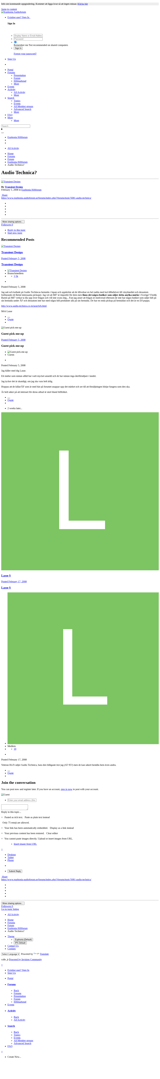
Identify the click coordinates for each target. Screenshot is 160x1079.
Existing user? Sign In (19, 17)
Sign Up (12, 59)
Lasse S (6, 587)
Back (16, 990)
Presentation (20, 75)
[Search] (2, 132)
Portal (10, 69)
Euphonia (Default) (23, 939)
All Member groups (23, 106)
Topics (17, 100)
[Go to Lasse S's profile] (80, 569)
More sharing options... (12, 222)
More (16, 83)
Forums (11, 72)
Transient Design (14, 187)
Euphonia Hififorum (31, 189)
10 (15, 749)
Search (11, 98)
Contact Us (13, 945)
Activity (11, 89)
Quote (11, 319)
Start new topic (15, 233)
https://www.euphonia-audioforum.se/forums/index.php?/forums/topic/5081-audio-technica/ (46, 198)
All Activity (19, 92)
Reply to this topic (16, 230)
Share (4, 195)
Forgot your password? (25, 53)
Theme (11, 936)
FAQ (10, 114)
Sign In (18, 48)
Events (11, 86)
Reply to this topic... (11, 812)
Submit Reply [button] (15, 871)
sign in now (66, 789)
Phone (11, 860)
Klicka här (83, 4)
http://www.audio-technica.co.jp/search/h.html (24, 306)
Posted (13, 258)
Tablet (11, 857)
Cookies (12, 948)
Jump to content (9, 9)
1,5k (16, 276)
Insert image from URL (25, 844)
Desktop (12, 854)
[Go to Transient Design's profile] (10, 181)
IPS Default (20, 943)
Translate (44, 954)
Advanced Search (22, 109)
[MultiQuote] (9, 317)
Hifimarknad (20, 81)
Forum (17, 78)
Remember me (21, 45)
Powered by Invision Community (25, 959)
